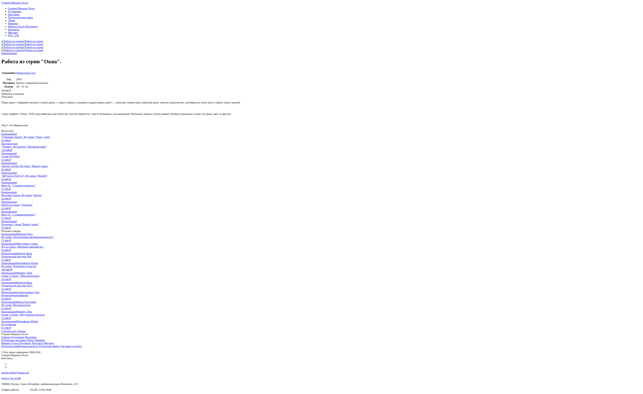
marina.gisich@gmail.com (15, 372)
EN (13, 35)
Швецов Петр (25, 234)
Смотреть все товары (13, 331)
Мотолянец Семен (27, 243)
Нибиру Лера (24, 272)
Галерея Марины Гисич (14, 2)
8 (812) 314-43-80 (11, 378)
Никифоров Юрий (27, 263)
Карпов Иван (24, 253)
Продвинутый (9, 143)
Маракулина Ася (25, 72)
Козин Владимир (26, 302)
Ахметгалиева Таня (28, 292)
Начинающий (9, 53)
